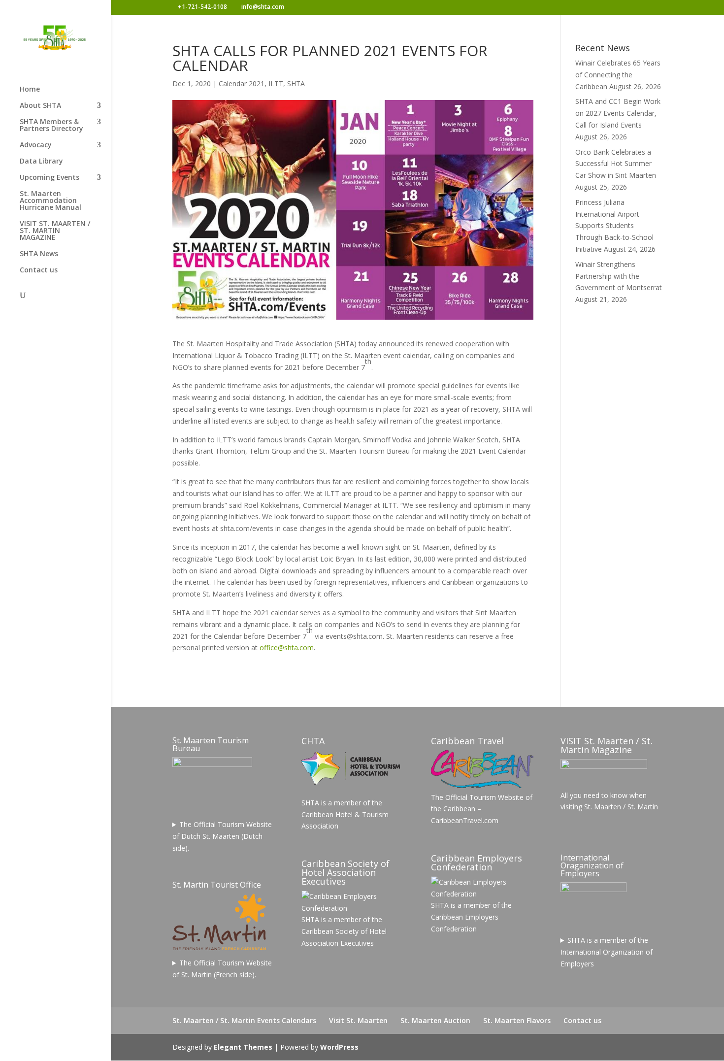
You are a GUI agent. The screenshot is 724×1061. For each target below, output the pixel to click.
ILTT (275, 83)
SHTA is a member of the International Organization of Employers (606, 951)
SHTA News (39, 254)
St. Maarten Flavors (517, 1020)
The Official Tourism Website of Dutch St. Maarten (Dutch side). (222, 836)
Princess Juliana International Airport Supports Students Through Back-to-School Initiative (614, 226)
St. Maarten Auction (435, 1020)
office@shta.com (287, 647)
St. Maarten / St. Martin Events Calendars (244, 1020)
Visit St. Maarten (358, 1020)
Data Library (41, 162)
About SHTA (40, 106)
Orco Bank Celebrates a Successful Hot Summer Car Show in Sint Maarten (615, 163)
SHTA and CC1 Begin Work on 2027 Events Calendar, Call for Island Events (617, 113)
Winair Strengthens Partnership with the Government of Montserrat (618, 276)
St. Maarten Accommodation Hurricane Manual (50, 201)
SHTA (296, 83)
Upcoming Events (49, 178)
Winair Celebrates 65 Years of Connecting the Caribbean (617, 74)
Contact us (39, 270)
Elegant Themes (243, 1047)
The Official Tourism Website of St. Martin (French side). (222, 968)
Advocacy (36, 145)
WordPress (339, 1047)
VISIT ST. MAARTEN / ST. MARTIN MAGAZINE (55, 231)
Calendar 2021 (241, 83)
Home (30, 90)
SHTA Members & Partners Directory (51, 125)
